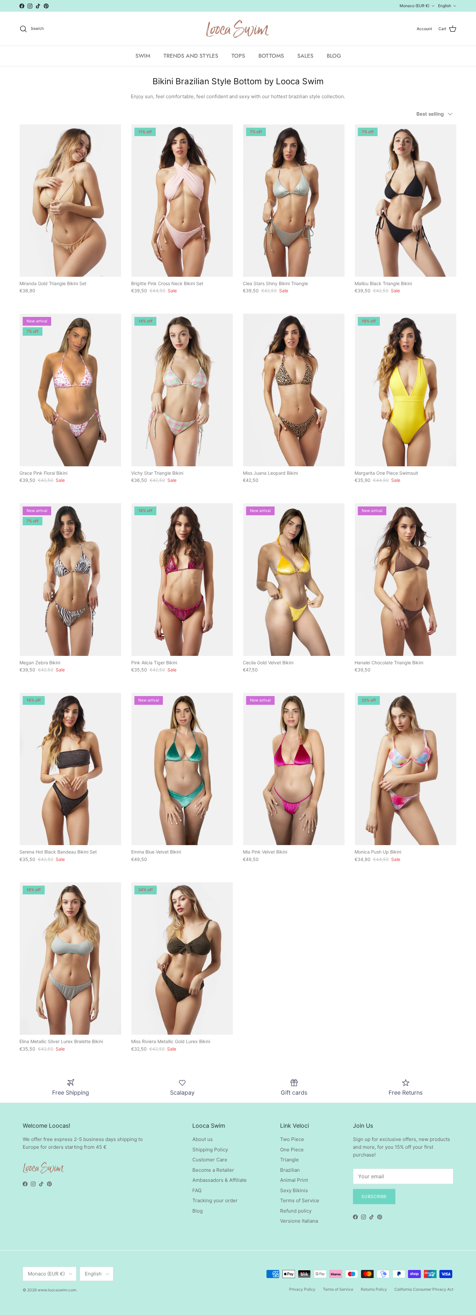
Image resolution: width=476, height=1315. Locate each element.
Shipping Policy (210, 1149)
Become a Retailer (213, 1170)
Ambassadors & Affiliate (219, 1180)
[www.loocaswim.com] (238, 28)
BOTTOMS (271, 56)
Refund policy (296, 1211)
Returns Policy (374, 1289)
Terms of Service (299, 1200)
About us (202, 1139)
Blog (197, 1211)
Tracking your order (215, 1200)
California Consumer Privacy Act (423, 1289)
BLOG (334, 56)
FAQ (196, 1190)
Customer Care (209, 1160)
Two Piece (292, 1139)
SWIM (142, 56)
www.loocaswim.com (57, 1289)
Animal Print (294, 1180)
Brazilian (290, 1170)
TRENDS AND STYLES (191, 56)
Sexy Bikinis (294, 1190)
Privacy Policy (302, 1289)
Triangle (289, 1160)
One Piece (292, 1149)
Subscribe (374, 1196)
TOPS (238, 56)
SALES (305, 56)
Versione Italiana (299, 1221)
